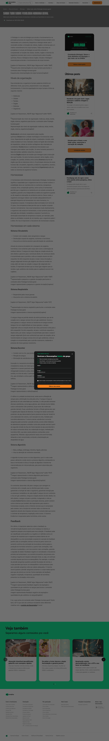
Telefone (39, 375)
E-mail (39, 370)
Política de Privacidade (59, 382)
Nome (39, 365)
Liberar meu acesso (54, 386)
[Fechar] (72, 353)
